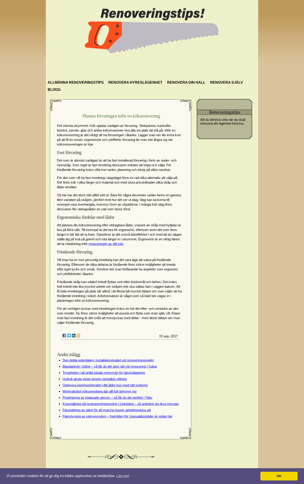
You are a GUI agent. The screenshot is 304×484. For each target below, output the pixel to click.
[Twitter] (69, 335)
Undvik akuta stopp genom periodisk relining (95, 379)
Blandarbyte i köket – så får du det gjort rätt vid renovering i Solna (110, 366)
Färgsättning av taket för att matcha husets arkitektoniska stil (107, 410)
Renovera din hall (186, 82)
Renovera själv (226, 82)
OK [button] (279, 476)
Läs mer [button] (122, 476)
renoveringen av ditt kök (106, 244)
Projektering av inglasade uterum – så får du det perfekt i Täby (107, 397)
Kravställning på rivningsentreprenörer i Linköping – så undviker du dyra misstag (120, 404)
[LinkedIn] (73, 335)
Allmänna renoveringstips (76, 82)
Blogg (54, 89)
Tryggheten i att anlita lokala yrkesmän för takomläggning (104, 373)
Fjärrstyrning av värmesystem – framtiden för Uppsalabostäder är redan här (117, 416)
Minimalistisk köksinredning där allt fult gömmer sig (99, 391)
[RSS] (78, 335)
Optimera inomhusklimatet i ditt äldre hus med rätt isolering (105, 385)
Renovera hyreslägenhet (135, 82)
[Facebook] (64, 335)
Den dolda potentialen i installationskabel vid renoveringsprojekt (108, 360)
